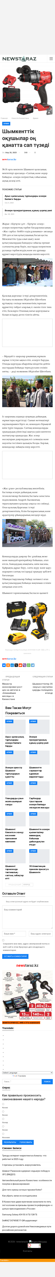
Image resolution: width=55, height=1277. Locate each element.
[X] (16, 665)
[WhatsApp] (28, 665)
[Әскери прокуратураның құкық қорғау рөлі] (39, 727)
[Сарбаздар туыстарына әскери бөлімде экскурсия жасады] (39, 788)
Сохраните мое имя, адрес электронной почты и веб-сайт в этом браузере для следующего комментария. (26, 947)
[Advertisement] (27, 27)
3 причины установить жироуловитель (21, 1165)
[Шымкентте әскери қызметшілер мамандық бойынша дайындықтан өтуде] (39, 819)
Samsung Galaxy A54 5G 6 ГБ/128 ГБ (19, 1214)
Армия (6, 123)
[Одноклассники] (8, 665)
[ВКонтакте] (4, 665)
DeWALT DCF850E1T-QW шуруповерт (19, 1220)
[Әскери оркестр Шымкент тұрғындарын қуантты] (15, 758)
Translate (22, 1076)
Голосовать (26, 1142)
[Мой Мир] (12, 665)
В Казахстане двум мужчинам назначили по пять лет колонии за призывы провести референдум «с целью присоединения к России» (27, 1205)
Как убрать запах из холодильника (19, 1196)
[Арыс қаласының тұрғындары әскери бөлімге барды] (15, 727)
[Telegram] (32, 665)
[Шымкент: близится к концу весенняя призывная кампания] (15, 819)
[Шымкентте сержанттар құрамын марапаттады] (39, 758)
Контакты (27, 1251)
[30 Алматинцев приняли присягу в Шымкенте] (39, 856)
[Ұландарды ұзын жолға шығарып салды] (15, 788)
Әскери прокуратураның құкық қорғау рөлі (28, 210)
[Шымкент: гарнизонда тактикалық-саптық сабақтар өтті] (15, 856)
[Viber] (24, 665)
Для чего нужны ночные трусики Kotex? (22, 1190)
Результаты (10, 1142)
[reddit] (20, 665)
